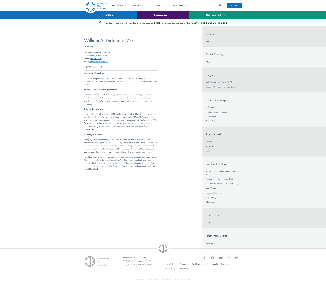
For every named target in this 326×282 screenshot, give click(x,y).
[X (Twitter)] (204, 259)
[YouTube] (221, 259)
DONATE (234, 5)
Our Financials (197, 264)
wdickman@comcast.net (98, 61)
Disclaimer (225, 264)
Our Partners (184, 268)
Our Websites (177, 5)
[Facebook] (212, 259)
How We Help (170, 264)
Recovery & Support (137, 5)
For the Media (212, 264)
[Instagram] (229, 259)
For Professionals (158, 5)
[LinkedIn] (236, 259)
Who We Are (117, 5)
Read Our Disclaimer (213, 22)
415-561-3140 (95, 58)
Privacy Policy (170, 268)
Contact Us (184, 264)
